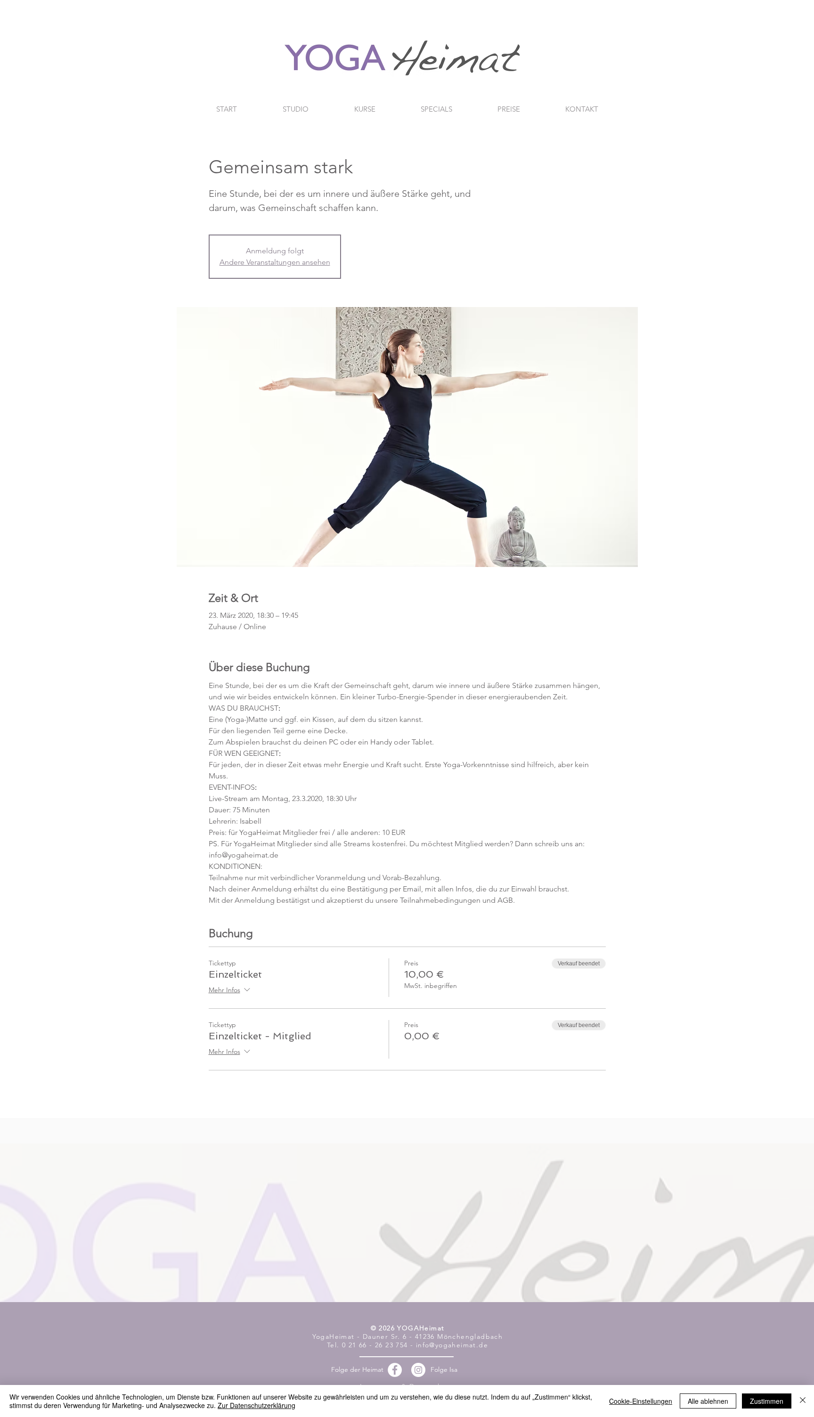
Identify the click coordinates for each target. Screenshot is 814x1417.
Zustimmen (766, 1401)
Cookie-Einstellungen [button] (640, 1401)
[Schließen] (802, 1401)
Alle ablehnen (708, 1401)
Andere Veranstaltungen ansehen (275, 262)
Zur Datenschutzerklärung (256, 1405)
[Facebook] (395, 1370)
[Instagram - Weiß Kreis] (418, 1370)
